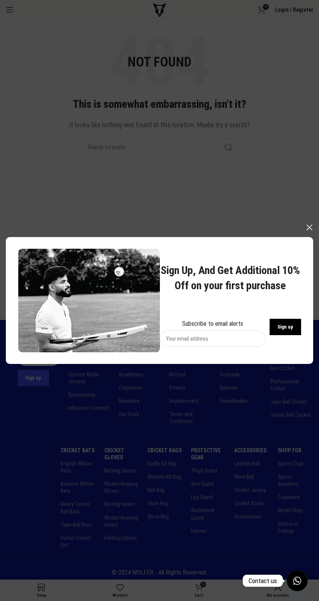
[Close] (309, 227)
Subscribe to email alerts (212, 323)
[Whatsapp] (297, 580)
